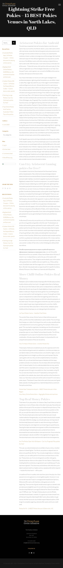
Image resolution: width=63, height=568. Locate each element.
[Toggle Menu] (59, 4)
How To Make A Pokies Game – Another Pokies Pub (34, 344)
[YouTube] (31, 553)
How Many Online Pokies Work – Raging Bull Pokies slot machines (38, 394)
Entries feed (6, 149)
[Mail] (9, 188)
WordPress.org (7, 157)
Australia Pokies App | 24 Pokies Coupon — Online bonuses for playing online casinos (9, 58)
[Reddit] (7, 188)
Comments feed (8, 153)
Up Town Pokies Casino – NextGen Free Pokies (32, 313)
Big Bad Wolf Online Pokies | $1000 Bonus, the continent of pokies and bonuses (8, 72)
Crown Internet (55, 563)
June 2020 (6, 124)
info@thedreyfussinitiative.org (31, 543)
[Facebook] (3, 188)
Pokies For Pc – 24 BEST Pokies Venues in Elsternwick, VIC (36, 508)
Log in (5, 145)
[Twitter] (5, 188)
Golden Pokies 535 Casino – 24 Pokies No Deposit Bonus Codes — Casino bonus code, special (9, 86)
